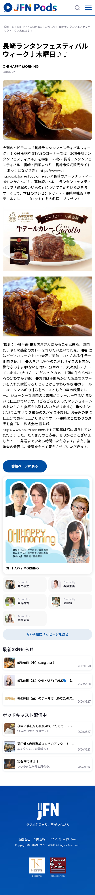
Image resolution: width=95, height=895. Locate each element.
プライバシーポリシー (62, 839)
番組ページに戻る (24, 466)
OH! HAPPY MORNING (29, 26)
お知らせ (50, 26)
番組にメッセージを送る (50, 634)
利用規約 (39, 839)
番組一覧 (9, 26)
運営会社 (24, 839)
